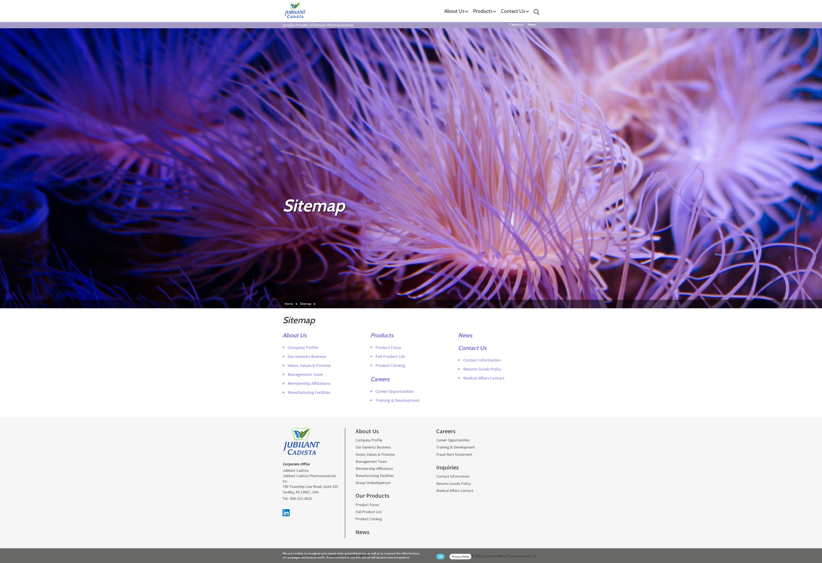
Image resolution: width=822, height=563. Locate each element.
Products (482, 11)
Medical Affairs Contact (484, 378)
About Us (454, 11)
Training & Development (397, 400)
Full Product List (390, 356)
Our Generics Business (307, 356)
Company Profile (303, 347)
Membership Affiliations (309, 383)
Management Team (305, 374)
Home (289, 304)
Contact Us (513, 11)
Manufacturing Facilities (309, 392)
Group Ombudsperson (373, 482)
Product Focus (388, 347)
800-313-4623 (301, 498)
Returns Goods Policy (482, 369)
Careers (515, 24)
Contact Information (482, 360)
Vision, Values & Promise (309, 365)
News (532, 24)
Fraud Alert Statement (454, 454)
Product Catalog (390, 365)
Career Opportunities (394, 391)
